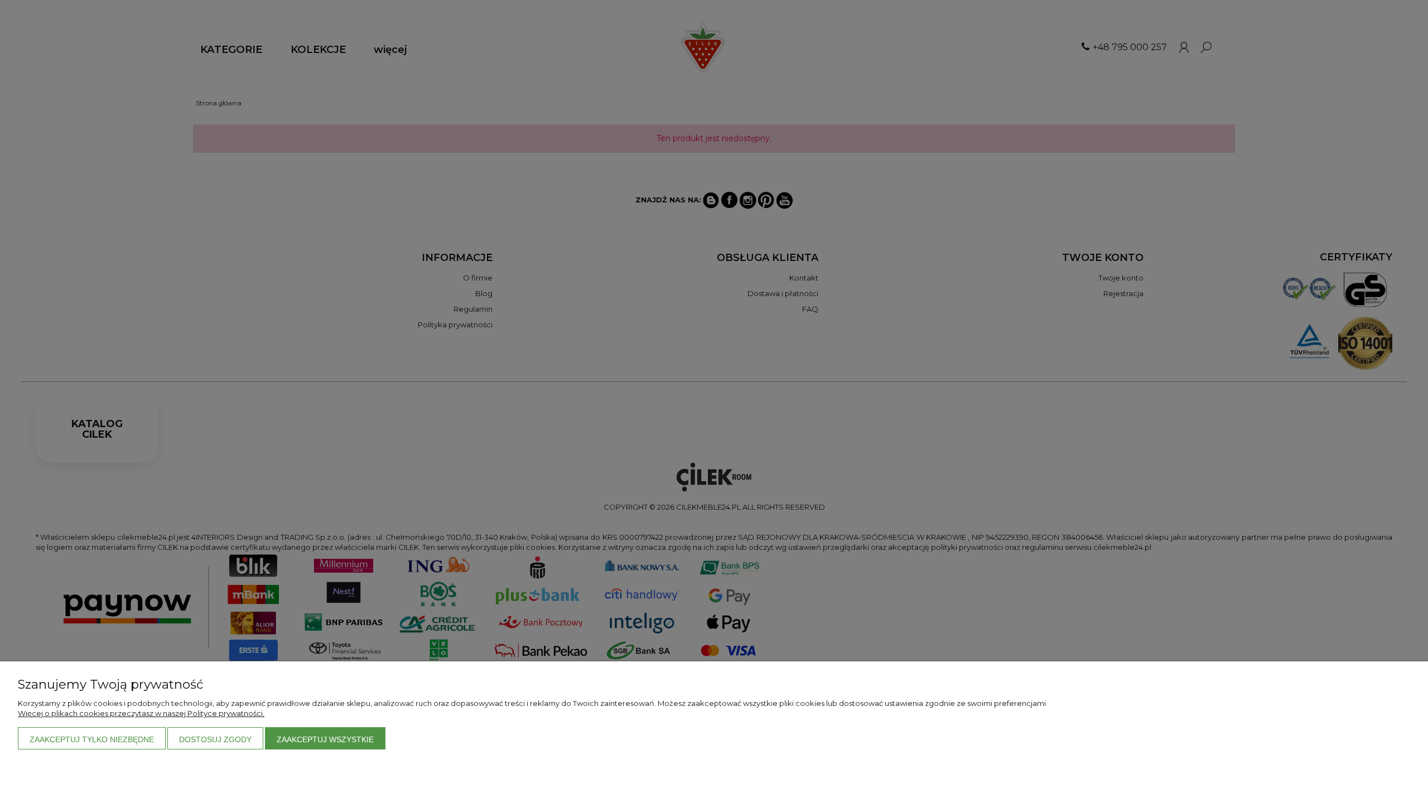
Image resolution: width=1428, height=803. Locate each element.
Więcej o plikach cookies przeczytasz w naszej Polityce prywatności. (141, 713)
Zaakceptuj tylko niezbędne (92, 739)
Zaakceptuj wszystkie (325, 739)
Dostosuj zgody (215, 739)
